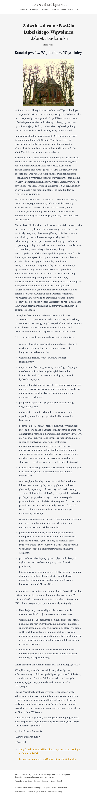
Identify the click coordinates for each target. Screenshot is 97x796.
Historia (44, 9)
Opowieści (34, 9)
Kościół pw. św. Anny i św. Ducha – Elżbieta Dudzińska (47, 758)
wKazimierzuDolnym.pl (30, 787)
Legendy (55, 9)
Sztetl (70, 9)
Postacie (23, 9)
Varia (63, 9)
